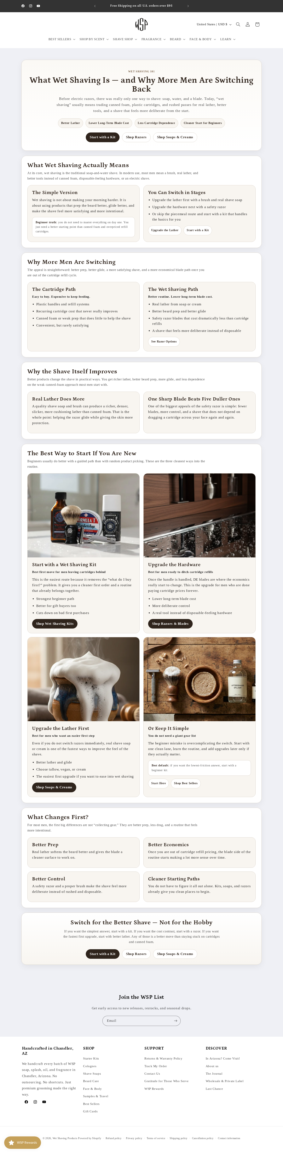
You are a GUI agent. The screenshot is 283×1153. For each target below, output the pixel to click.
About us (212, 1066)
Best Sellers (91, 1104)
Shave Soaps (92, 1073)
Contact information (229, 1138)
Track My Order (155, 1066)
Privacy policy (134, 1138)
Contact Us (152, 1073)
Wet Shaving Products (65, 1138)
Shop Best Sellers (186, 783)
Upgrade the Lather (164, 230)
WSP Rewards (154, 1088)
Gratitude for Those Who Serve (166, 1081)
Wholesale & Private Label (225, 1081)
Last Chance (214, 1088)
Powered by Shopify (89, 1138)
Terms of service (156, 1138)
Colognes (89, 1066)
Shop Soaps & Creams (175, 137)
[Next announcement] (188, 6)
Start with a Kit (103, 137)
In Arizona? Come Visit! (223, 1058)
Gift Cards (90, 1111)
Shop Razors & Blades (170, 624)
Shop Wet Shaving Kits (55, 624)
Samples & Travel (95, 1096)
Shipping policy (178, 1138)
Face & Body (92, 1088)
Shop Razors (136, 137)
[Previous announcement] (94, 6)
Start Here (158, 783)
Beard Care (91, 1081)
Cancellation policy (203, 1138)
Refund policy (114, 1138)
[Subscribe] (175, 1021)
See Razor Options (164, 341)
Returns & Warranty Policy (163, 1058)
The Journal (214, 1073)
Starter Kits (91, 1058)
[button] (61, 39)
